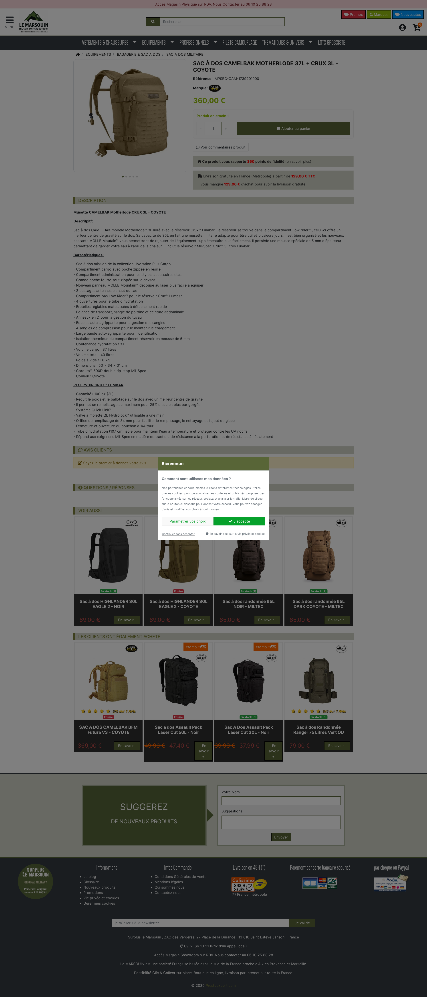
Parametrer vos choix (188, 521)
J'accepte (241, 521)
